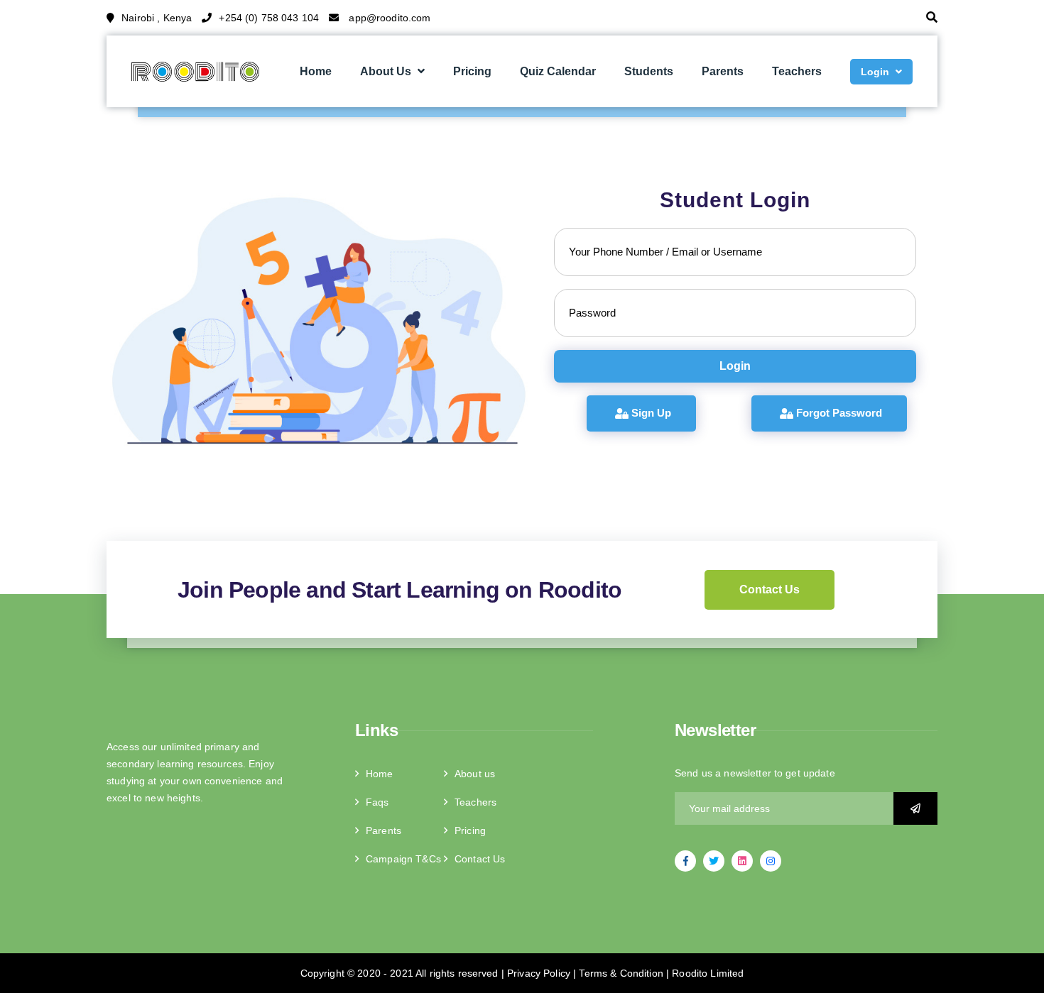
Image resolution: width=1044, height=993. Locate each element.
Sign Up (650, 413)
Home (316, 71)
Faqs (377, 802)
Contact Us (769, 589)
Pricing (472, 71)
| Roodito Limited (703, 973)
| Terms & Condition (618, 973)
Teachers (797, 71)
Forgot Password (837, 413)
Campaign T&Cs (403, 859)
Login (875, 71)
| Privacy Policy (537, 973)
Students (648, 71)
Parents (723, 71)
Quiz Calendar (558, 71)
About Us (385, 71)
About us (475, 773)
